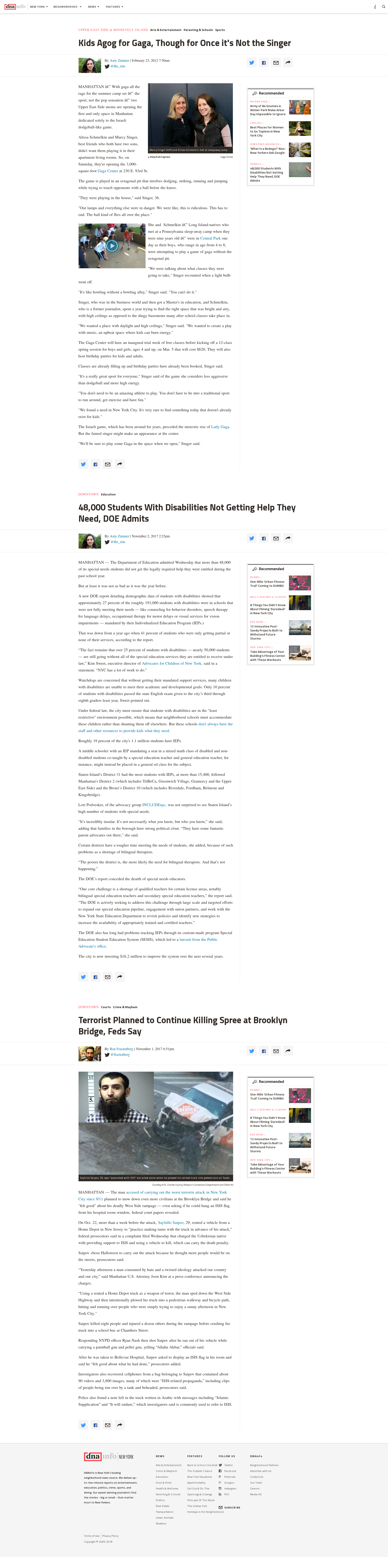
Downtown (88, 494)
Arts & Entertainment (165, 30)
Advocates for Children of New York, (172, 663)
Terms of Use (92, 1536)
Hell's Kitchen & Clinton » (268, 598)
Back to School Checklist (202, 1465)
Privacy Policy (110, 1536)
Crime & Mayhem (125, 1007)
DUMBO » (256, 577)
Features (113, 6)
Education (108, 494)
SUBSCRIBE (232, 1507)
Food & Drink (164, 1482)
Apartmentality (196, 1482)
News (92, 6)
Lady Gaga (220, 426)
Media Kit (256, 1494)
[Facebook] (220, 1471)
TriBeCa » (257, 163)
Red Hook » (258, 621)
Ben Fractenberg (121, 1048)
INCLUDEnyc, (154, 804)
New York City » (261, 647)
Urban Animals (165, 1517)
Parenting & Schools (198, 30)
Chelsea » (257, 122)
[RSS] (220, 1494)
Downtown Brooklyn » (266, 144)
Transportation (165, 1512)
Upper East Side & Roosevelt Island (113, 30)
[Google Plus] (220, 1482)
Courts (106, 1007)
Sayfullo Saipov (170, 1222)
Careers (254, 1488)
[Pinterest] (220, 1477)
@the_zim (117, 66)
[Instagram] (220, 1488)
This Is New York (197, 1506)
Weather (161, 1523)
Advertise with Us (260, 1471)
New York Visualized (199, 1477)
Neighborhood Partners (264, 1465)
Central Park (210, 238)
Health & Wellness (167, 1488)
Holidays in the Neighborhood (205, 1512)
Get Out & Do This (198, 1488)
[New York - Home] (14, 6)
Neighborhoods (66, 6)
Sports (220, 30)
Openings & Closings (199, 1494)
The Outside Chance (199, 1471)
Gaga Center (108, 170)
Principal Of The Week (201, 1500)
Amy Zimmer (119, 60)
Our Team (256, 1482)
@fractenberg (120, 1054)
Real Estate (163, 1506)
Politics (160, 1500)
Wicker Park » (260, 101)
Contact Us (256, 1477)
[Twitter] (220, 1465)
